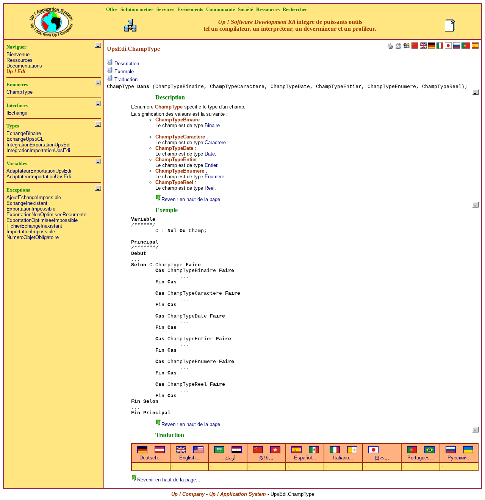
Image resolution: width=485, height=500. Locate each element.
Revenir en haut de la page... (193, 199)
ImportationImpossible (30, 231)
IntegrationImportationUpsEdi (38, 150)
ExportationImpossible (30, 209)
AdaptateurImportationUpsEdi (38, 176)
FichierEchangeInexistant (34, 226)
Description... (128, 63)
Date (210, 154)
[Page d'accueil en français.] (51, 20)
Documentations (24, 66)
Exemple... (125, 71)
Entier (211, 165)
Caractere (215, 142)
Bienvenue (18, 54)
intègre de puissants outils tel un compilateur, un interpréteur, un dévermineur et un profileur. (289, 25)
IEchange (16, 113)
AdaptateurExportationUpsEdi (38, 171)
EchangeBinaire (23, 133)
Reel (209, 188)
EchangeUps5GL (25, 139)
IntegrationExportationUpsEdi (38, 145)
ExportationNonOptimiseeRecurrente (46, 214)
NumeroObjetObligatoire (32, 237)
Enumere (214, 176)
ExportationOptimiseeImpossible (42, 220)
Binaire (212, 125)
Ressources (19, 60)
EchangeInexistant (26, 203)
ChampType (19, 92)
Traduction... (127, 79)
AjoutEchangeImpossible (33, 197)
